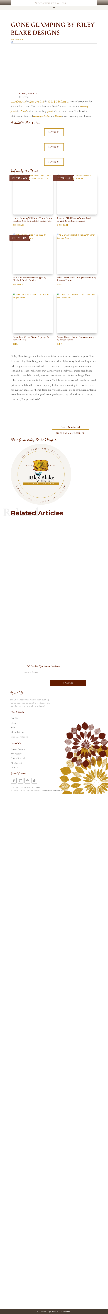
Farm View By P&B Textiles (54, 528)
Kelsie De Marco (59, 790)
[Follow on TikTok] (34, 781)
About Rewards (18, 758)
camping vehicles (41, 115)
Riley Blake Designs (58, 101)
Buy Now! (54, 132)
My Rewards (16, 762)
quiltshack (33, 93)
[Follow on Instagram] (20, 781)
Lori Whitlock (37, 101)
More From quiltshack (70, 433)
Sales (13, 727)
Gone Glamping (18, 101)
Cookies (37, 787)
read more (54, 539)
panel (50, 111)
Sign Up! (68, 682)
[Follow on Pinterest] (27, 781)
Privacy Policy (15, 787)
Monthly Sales (17, 732)
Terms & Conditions (27, 787)
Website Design (47, 790)
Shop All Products (19, 736)
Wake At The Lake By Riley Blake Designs (54, 639)
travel (24, 111)
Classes (14, 722)
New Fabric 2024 (17, 39)
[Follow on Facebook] (14, 781)
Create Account (18, 749)
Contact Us (16, 767)
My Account (16, 753)
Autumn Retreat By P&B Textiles (54, 609)
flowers (58, 115)
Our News (15, 718)
